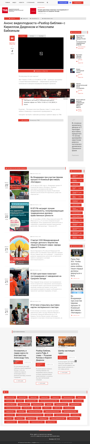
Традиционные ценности (52, 411)
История (9, 401)
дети (48, 415)
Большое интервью (77, 180)
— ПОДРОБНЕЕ (75, 155)
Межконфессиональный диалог (49, 401)
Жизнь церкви (77, 197)
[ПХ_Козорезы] (67, 337)
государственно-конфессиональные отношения (29, 415)
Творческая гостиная (77, 224)
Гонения (56, 397)
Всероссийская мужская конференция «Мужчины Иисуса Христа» (80, 103)
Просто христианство (77, 220)
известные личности (62, 415)
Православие (75, 404)
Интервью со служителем (77, 201)
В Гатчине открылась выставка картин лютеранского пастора (45, 306)
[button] (47, 2)
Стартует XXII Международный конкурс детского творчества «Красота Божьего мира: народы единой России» (46, 243)
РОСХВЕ (27, 408)
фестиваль (51, 422)
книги (8, 418)
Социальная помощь (34, 411)
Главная (70, 442)
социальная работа (37, 422)
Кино (20, 401)
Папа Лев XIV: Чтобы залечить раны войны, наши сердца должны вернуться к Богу (77, 267)
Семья (21, 411)
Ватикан (44, 397)
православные (73, 418)
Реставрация (69, 408)
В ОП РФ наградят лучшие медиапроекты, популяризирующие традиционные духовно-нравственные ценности (47, 212)
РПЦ (37, 408)
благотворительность (70, 411)
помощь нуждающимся (57, 418)
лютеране (31, 418)
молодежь (43, 418)
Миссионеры (66, 401)
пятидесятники (10, 422)
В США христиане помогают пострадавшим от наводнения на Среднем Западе (53, 10)
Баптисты (22, 397)
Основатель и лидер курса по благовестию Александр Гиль (21, 354)
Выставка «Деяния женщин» (79, 56)
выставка (9, 415)
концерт (20, 418)
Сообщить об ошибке (62, 442)
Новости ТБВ (10, 404)
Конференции (31, 401)
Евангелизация (68, 397)
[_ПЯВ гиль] (23, 337)
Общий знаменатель (77, 209)
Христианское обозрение (77, 233)
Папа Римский (37, 404)
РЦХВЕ (57, 408)
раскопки (23, 422)
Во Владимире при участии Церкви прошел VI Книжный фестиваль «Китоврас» (47, 179)
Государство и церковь (77, 192)
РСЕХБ (47, 408)
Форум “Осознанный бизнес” (80, 70)
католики (75, 415)
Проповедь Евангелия (12, 408)
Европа (80, 397)
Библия (33, 397)
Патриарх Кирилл (61, 404)
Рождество (10, 411)
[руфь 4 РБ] (45, 337)
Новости (76, 205)
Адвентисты (10, 397)
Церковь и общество (77, 237)
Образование (24, 404)
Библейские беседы (77, 176)
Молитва (78, 401)
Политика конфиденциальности (48, 442)
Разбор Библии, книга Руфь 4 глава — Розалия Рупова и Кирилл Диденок (44, 355)
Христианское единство (77, 229)
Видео (75, 184)
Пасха (49, 404)
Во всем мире (41, 7)
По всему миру (77, 212)
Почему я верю (77, 216)
